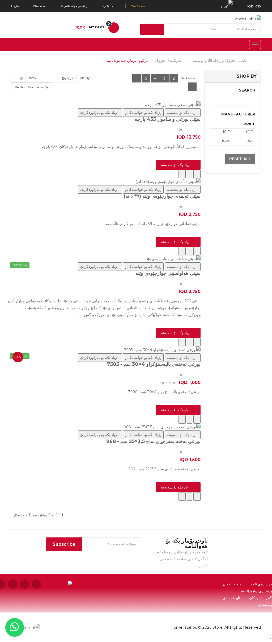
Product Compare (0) (31, 87)
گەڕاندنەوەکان (260, 597)
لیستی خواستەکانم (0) (73, 6)
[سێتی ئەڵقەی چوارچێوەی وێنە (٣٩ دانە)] (104, 181)
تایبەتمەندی (231, 597)
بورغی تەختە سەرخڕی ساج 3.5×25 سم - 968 (153, 441)
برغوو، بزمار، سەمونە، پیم (127, 60)
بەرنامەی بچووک (168, 60)
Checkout (39, 6)
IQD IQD (253, 6)
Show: (31, 78)
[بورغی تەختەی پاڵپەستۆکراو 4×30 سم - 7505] (104, 349)
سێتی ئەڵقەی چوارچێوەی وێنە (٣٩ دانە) (162, 196)
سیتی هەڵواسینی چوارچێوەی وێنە (168, 273)
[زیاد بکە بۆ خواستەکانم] (189, 174)
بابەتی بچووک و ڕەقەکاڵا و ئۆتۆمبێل (218, 60)
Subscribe (64, 544)
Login (15, 6)
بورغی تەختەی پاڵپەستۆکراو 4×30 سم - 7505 (154, 364)
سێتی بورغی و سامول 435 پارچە (168, 119)
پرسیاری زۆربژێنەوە (256, 591)
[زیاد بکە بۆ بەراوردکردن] (182, 174)
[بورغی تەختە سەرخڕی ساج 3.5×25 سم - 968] (104, 427)
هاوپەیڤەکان (232, 584)
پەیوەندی (265, 604)
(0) (179, 129)
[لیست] (136, 78)
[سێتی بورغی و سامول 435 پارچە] (104, 104)
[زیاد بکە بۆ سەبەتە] (197, 174)
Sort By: (84, 78)
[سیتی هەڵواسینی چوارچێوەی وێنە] (104, 258)
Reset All (240, 158)
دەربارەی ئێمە (261, 584)
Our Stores (138, 6)
